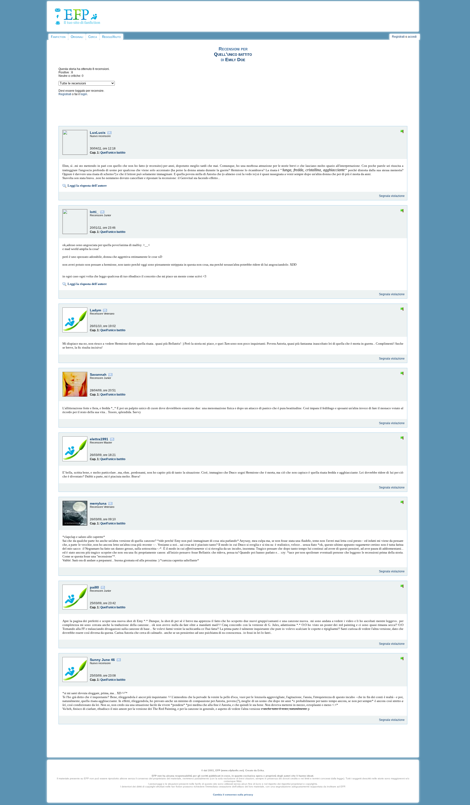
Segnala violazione (392, 196)
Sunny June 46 (102, 660)
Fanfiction (58, 37)
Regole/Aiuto (111, 37)
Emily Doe (235, 59)
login (84, 94)
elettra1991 (99, 439)
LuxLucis (98, 133)
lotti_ (94, 212)
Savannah (98, 374)
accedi (412, 36)
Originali (77, 37)
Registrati (398, 36)
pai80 (94, 587)
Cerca (92, 37)
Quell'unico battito (233, 54)
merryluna (98, 503)
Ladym (95, 310)
